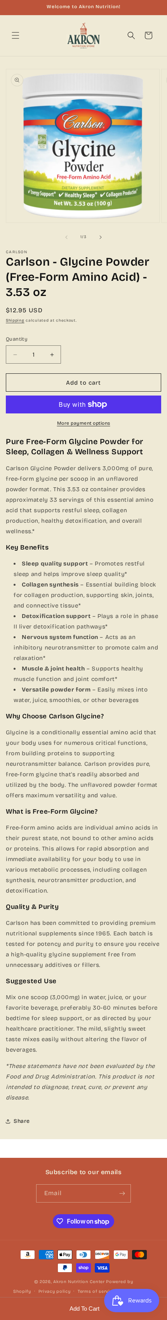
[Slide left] (66, 237)
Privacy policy (54, 1291)
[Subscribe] (121, 1193)
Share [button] (22, 1121)
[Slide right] (100, 237)
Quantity (17, 339)
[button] (15, 35)
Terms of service (96, 1291)
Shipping (15, 320)
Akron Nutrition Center (78, 1281)
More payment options (83, 423)
